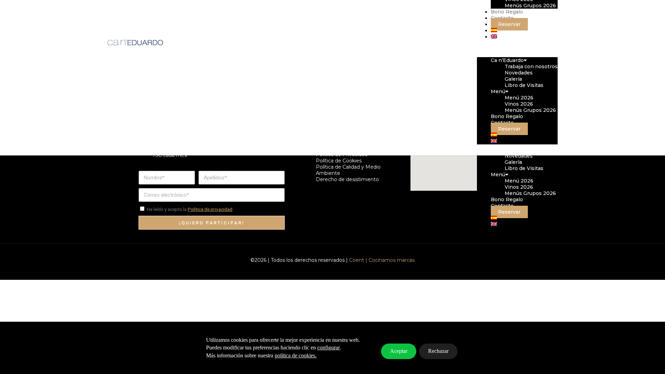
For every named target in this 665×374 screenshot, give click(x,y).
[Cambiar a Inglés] (494, 224)
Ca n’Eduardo (507, 60)
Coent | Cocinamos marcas (382, 260)
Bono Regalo (507, 199)
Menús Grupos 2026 (530, 193)
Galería (513, 162)
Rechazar (438, 351)
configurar (328, 347)
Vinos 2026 (519, 187)
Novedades (519, 156)
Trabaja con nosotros (531, 66)
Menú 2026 (519, 181)
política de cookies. (296, 355)
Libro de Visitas (524, 168)
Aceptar (398, 351)
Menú (498, 174)
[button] (517, 48)
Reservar (509, 212)
